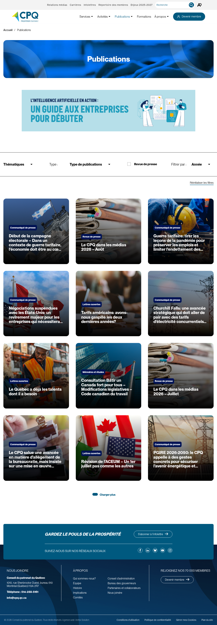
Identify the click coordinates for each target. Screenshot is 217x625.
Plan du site (207, 620)
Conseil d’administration (121, 578)
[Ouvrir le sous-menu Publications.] (132, 16)
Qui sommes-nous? (84, 578)
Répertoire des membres (113, 5)
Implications (80, 592)
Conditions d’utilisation (128, 620)
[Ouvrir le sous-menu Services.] (92, 16)
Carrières (75, 5)
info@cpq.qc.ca (16, 597)
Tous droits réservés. (52, 620)
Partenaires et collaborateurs (124, 588)
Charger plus (107, 494)
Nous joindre (115, 592)
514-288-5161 (22, 592)
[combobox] (175, 5)
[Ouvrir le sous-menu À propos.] (168, 16)
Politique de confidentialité (157, 620)
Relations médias (57, 5)
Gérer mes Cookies (186, 620)
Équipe (77, 583)
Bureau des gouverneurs (122, 583)
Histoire (77, 588)
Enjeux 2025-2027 (142, 5)
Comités (78, 597)
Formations (144, 16)
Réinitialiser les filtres (202, 182)
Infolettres (90, 5)
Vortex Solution (82, 620)
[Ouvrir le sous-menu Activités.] (109, 16)
